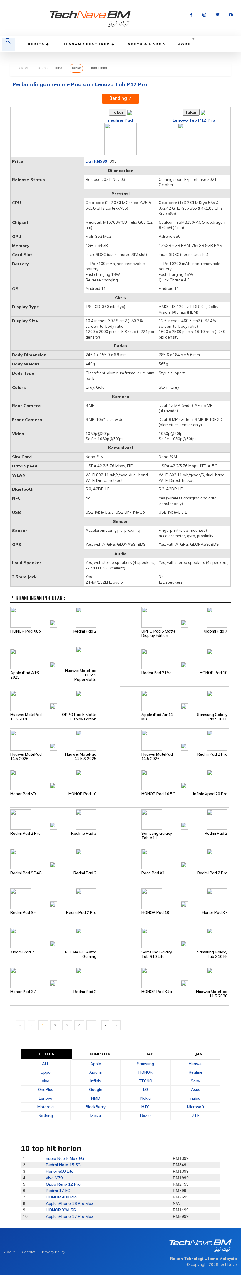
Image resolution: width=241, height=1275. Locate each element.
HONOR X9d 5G (61, 1210)
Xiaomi (95, 1072)
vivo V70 (54, 1177)
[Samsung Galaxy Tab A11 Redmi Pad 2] (174, 819)
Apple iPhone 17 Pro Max (69, 1216)
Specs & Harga (146, 44)
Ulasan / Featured (86, 44)
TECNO (145, 1081)
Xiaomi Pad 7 (215, 631)
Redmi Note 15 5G (63, 1164)
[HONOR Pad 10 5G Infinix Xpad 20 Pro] (174, 779)
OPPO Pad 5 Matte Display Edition (158, 633)
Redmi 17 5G (58, 1190)
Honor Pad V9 (23, 794)
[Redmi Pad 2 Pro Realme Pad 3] (64, 819)
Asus (195, 1089)
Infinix (95, 1081)
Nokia (145, 1098)
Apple (95, 1063)
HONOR (145, 1072)
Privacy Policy (53, 1252)
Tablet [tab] (153, 1054)
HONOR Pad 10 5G (158, 794)
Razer (145, 1115)
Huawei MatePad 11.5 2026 (26, 717)
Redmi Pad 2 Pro (156, 673)
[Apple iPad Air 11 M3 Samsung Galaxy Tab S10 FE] (174, 700)
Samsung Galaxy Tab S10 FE (212, 717)
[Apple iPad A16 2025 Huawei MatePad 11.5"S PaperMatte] (64, 658)
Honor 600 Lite (59, 1171)
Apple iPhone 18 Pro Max (69, 1203)
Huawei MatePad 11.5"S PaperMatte (80, 675)
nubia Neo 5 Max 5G (65, 1158)
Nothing (46, 1115)
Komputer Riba (50, 68)
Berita (36, 44)
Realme (195, 1072)
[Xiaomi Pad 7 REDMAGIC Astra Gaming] (64, 937)
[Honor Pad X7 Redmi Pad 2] (64, 977)
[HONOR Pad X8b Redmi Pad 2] (64, 616)
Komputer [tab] (100, 1054)
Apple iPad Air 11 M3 (157, 717)
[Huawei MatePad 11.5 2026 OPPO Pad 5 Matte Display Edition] (64, 700)
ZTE (195, 1115)
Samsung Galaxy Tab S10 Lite (156, 954)
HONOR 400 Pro (61, 1197)
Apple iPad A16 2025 (24, 675)
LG (145, 1089)
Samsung (145, 1063)
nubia (195, 1098)
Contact (28, 1252)
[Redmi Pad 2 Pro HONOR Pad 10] (174, 658)
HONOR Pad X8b (25, 631)
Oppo (46, 1072)
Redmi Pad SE (23, 912)
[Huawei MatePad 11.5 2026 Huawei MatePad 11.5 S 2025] (64, 739)
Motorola (45, 1106)
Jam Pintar (98, 68)
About (9, 1252)
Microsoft (195, 1106)
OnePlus (45, 1089)
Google (95, 1089)
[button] (8, 44)
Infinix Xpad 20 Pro (210, 794)
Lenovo (45, 1098)
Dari (96, 161)
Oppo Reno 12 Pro (63, 1184)
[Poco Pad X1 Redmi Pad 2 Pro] (174, 858)
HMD (95, 1098)
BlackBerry (96, 1106)
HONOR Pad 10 (213, 673)
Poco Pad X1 (153, 873)
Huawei (195, 1063)
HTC (145, 1106)
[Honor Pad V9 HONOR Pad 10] (64, 779)
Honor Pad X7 (214, 912)
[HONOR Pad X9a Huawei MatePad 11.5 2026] (174, 977)
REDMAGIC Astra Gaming (80, 954)
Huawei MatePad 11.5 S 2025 (80, 756)
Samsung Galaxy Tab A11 (156, 835)
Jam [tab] (199, 1054)
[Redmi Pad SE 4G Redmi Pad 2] (64, 858)
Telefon (23, 68)
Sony (195, 1081)
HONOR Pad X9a (156, 992)
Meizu (95, 1115)
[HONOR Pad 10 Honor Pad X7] (174, 898)
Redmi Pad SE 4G (26, 873)
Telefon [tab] (46, 1054)
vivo (45, 1081)
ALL (45, 1063)
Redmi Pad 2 (84, 631)
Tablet (76, 68)
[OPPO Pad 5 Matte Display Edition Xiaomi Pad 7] (174, 616)
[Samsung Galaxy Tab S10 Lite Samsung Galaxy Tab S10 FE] (174, 937)
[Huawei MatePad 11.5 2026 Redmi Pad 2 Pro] (174, 739)
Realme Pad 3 (83, 833)
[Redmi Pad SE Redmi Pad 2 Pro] (64, 898)
